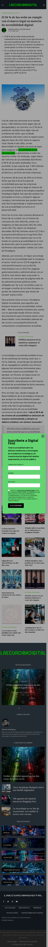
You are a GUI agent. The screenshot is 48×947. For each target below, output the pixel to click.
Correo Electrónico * (16, 464)
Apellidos (11, 482)
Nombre (11, 473)
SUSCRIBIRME (16, 505)
